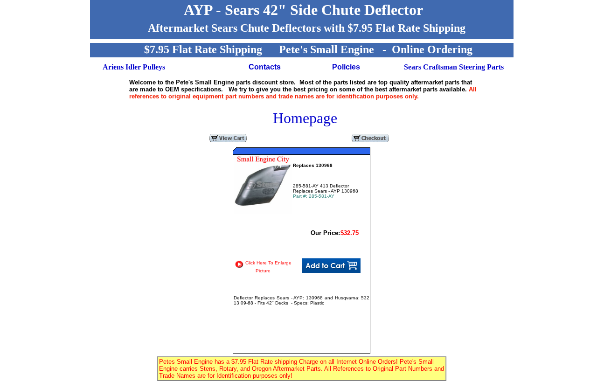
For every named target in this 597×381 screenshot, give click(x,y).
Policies (346, 67)
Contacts (265, 67)
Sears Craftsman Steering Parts (454, 67)
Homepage (305, 118)
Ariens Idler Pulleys (134, 67)
